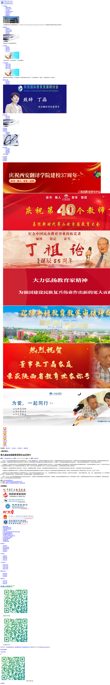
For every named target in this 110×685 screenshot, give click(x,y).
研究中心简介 (9, 8)
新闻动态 (5, 27)
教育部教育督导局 (7, 527)
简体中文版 (6, 1)
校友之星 (8, 116)
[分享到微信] (11, 586)
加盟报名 (5, 157)
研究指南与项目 (9, 11)
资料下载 (8, 49)
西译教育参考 (9, 31)
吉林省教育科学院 (7, 529)
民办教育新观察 (6, 538)
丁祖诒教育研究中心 (8, 458)
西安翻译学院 (6, 541)
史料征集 (8, 150)
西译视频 (5, 129)
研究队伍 (8, 14)
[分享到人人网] (9, 586)
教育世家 (5, 128)
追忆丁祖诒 (8, 66)
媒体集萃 (8, 15)
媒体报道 (8, 83)
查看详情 (26, 448)
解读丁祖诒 (8, 68)
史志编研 (8, 148)
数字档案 (8, 151)
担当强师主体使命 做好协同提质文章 (14, 481)
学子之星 (8, 117)
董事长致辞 (8, 7)
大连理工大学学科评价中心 (9, 535)
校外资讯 (8, 32)
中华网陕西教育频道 (7, 533)
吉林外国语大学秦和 (7, 537)
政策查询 (8, 133)
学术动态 (5, 45)
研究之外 (8, 51)
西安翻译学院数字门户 (8, 534)
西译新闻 (8, 28)
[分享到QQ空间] (3, 586)
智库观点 (8, 47)
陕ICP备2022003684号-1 (45, 647)
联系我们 (5, 160)
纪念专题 (5, 156)
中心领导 (8, 10)
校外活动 (8, 82)
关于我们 (5, 6)
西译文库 (8, 152)
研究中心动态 (9, 29)
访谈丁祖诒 (8, 65)
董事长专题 (5, 79)
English (11, 1)
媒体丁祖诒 (8, 64)
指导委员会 (8, 12)
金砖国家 (9, 480)
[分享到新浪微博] (5, 586)
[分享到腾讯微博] (7, 586)
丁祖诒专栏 (5, 62)
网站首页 (8, 448)
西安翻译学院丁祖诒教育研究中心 (22, 647)
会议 (12, 480)
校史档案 (5, 147)
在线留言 (5, 159)
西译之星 (5, 114)
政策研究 (5, 131)
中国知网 (5, 530)
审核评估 (8, 33)
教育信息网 (5, 526)
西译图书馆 (5, 539)
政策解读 (8, 132)
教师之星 (8, 118)
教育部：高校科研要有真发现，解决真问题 (15, 483)
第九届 (5, 480)
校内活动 (8, 81)
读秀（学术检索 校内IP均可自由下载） (11, 531)
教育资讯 (8, 48)
